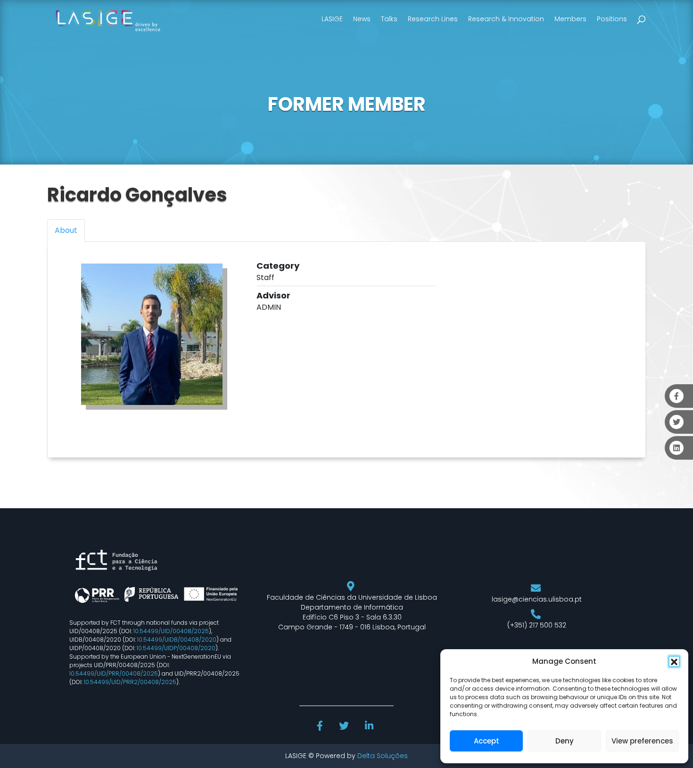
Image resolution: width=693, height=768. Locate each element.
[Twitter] (344, 727)
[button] (674, 661)
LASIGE (332, 19)
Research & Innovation (506, 19)
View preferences (642, 741)
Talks (389, 19)
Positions (612, 19)
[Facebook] (321, 727)
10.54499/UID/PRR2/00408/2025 (130, 682)
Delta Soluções (382, 755)
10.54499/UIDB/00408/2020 (176, 640)
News (362, 19)
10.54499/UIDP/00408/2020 (176, 648)
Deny (564, 741)
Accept (486, 741)
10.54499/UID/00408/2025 (171, 631)
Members (570, 19)
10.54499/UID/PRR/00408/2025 (113, 673)
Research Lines (433, 19)
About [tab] (66, 230)
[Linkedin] (370, 727)
